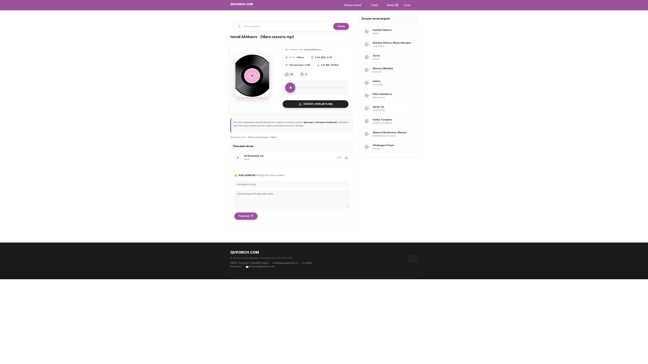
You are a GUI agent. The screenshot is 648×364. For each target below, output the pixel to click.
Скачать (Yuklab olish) (318, 104)
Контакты (235, 266)
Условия (307, 263)
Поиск (341, 26)
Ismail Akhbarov (312, 49)
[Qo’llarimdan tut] (346, 157)
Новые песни (352, 5)
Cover (407, 5)
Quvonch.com (237, 137)
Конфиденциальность (285, 263)
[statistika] (412, 259)
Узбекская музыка (258, 137)
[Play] (290, 88)
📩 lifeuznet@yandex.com (260, 266)
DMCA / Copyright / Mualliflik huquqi (249, 263)
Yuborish (244, 216)
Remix (390, 5)
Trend (374, 5)
